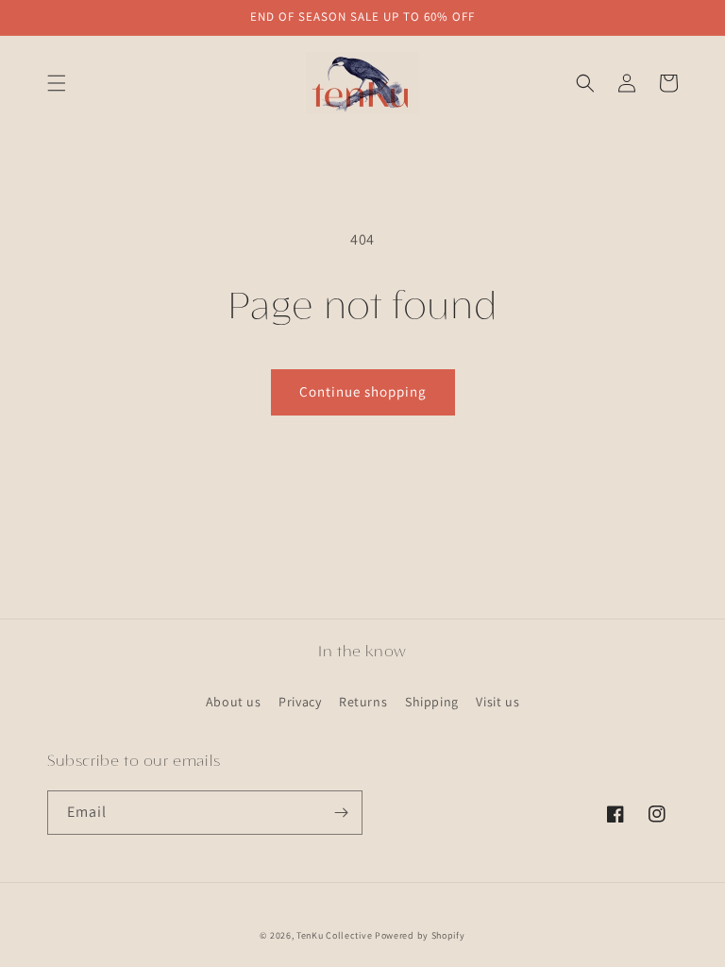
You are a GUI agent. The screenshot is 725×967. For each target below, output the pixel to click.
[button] (56, 83)
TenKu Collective (334, 935)
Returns (363, 701)
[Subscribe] (341, 812)
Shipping (432, 701)
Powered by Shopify (420, 935)
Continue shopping (363, 391)
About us (233, 701)
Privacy (299, 701)
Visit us (497, 701)
